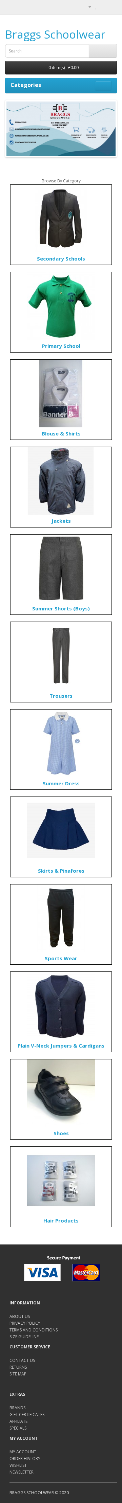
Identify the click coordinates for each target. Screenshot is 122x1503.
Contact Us (22, 1360)
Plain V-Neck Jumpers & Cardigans (61, 1045)
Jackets (61, 520)
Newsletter (21, 1472)
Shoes (61, 1133)
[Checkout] (112, 6)
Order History (24, 1458)
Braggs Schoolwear (55, 34)
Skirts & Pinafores (61, 870)
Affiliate (18, 1421)
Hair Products (61, 1220)
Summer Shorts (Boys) (61, 608)
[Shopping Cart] (103, 6)
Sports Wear (61, 958)
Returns (18, 1367)
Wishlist (18, 1465)
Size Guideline (24, 1337)
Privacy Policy (24, 1323)
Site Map (17, 1374)
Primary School (61, 345)
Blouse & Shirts (61, 433)
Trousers (61, 695)
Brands (17, 1408)
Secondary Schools (61, 258)
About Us (19, 1316)
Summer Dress (61, 783)
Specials (17, 1428)
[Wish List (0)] (96, 6)
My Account (22, 1452)
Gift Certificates (26, 1414)
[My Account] (87, 6)
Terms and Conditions (33, 1330)
